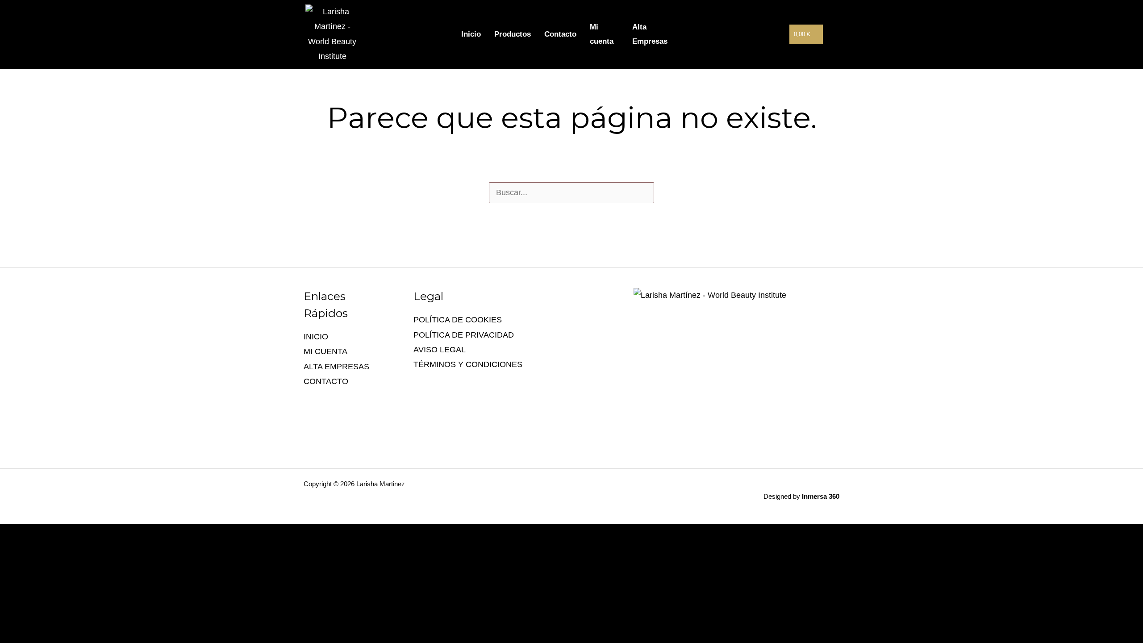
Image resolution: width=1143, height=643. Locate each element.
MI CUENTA (325, 351)
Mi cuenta (601, 34)
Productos (512, 34)
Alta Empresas (649, 34)
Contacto (560, 34)
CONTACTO (326, 381)
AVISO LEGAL (439, 349)
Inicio (471, 34)
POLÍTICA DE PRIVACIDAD (463, 334)
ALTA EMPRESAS (336, 366)
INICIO (316, 336)
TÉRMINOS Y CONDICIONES (467, 364)
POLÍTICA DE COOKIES (457, 319)
